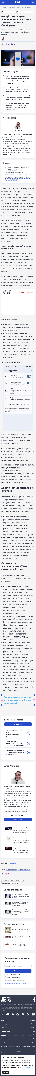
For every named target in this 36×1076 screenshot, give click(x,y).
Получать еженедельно (14, 977)
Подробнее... (26, 1067)
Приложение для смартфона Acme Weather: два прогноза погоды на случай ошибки (22, 840)
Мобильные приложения (8, 11)
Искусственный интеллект (2, 1014)
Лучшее (4, 1028)
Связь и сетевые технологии (25, 11)
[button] (33, 2)
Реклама (11, 1046)
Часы (13, 1014)
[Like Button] (6, 44)
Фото (17, 1014)
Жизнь (3, 1042)
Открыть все (18, 724)
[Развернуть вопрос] (28, 733)
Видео (3, 1035)
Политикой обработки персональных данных (15, 983)
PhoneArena (13, 863)
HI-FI (23, 1014)
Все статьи (18, 819)
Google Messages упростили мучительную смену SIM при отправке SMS (17, 700)
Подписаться (18, 971)
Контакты (18, 1046)
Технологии (5, 880)
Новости (4, 1020)
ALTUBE (33, 1014)
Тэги (33, 1046)
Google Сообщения (24, 869)
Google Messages (12, 869)
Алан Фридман (10, 39)
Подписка (4, 1046)
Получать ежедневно (13, 974)
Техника (4, 1039)
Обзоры (4, 1024)
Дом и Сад (27, 1014)
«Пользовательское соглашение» (12, 982)
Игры (8, 1014)
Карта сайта (26, 1046)
